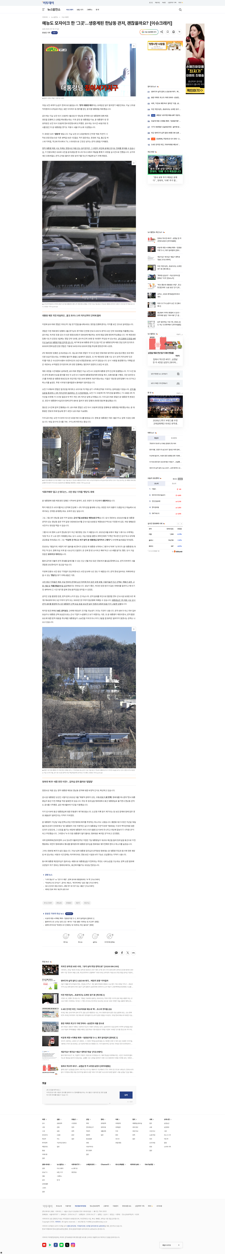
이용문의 (115, 1206)
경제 (102, 1119)
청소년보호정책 (95, 1206)
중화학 (88, 1135)
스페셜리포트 (90, 1164)
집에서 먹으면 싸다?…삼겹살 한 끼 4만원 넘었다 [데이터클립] (86, 1066)
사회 (150, 1119)
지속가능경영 (149, 1164)
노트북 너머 (167, 1147)
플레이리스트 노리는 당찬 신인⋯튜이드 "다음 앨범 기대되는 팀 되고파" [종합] (72, 922)
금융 (58, 1119)
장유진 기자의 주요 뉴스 (54, 913)
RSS (180, 2)
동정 (150, 1147)
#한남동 (59, 903)
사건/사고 (152, 1131)
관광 (43, 1168)
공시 (43, 1123)
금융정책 (59, 1123)
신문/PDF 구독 (172, 2)
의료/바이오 (89, 1147)
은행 (58, 1127)
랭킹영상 (74, 1172)
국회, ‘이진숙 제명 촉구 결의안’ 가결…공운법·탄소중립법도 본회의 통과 (175, 103)
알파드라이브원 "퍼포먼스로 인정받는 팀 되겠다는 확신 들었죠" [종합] (69, 925)
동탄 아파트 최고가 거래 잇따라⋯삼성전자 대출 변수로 (82, 1023)
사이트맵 (159, 1206)
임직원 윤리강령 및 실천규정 (95, 1226)
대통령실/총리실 (137, 1123)
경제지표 (103, 1127)
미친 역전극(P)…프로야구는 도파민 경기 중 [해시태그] (83, 995)
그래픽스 (89, 10)
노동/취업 (152, 1135)
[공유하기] (162, 32)
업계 (72, 1127)
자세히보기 (69, 913)
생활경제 (103, 1131)
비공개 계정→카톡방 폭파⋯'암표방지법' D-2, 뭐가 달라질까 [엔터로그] (69, 918)
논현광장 (166, 1127)
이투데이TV (75, 1164)
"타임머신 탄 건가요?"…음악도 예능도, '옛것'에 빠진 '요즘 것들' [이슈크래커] (71, 883)
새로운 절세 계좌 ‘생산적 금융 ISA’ (57, 889)
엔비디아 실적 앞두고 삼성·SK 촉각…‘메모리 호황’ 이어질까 (84, 981)
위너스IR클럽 (119, 1164)
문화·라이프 (46, 1164)
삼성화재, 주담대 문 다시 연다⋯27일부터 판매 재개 (172, 139)
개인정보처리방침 (80, 1206)
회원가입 (157, 2)
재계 (87, 1123)
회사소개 (59, 1206)
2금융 (58, 1135)
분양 (72, 1135)
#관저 (78, 903)
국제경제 (118, 1123)
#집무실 (86, 903)
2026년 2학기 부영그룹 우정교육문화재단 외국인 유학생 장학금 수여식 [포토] (165, 423)
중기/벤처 (89, 1150)
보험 (58, 1131)
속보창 (164, 2)
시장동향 (74, 1123)
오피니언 (167, 1119)
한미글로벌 (155, 507)
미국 (116, 1131)
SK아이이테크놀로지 (158, 495)
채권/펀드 (45, 1147)
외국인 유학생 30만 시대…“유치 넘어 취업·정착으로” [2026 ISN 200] (90, 966)
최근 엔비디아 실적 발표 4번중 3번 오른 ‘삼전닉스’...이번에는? (172, 133)
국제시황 (44, 1154)
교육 (150, 1127)
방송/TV (44, 1172)
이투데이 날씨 (134, 1164)
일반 (43, 1158)
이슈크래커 (69, 10)
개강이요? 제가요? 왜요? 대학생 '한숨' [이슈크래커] (81, 1052)
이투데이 (45, 17)
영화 (43, 1176)
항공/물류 (89, 1139)
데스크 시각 (167, 1135)
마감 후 (166, 1139)
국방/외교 (135, 1131)
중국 (116, 1135)
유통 (87, 1143)
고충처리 (106, 1206)
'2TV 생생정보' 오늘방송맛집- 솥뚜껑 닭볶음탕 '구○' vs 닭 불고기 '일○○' (177, 127)
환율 (43, 1150)
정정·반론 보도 (126, 1206)
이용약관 (68, 1206)
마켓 (43, 1119)
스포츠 (44, 1188)
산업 (87, 1119)
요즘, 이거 (80, 10)
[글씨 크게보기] (179, 32)
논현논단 (166, 1123)
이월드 (154, 489)
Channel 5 (105, 1164)
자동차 (88, 1131)
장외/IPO (45, 1135)
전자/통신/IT (90, 1127)
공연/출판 (45, 1184)
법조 (150, 1123)
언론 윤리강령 (71, 1226)
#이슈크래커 (48, 903)
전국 (150, 1139)
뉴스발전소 (53, 9)
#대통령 (68, 903)
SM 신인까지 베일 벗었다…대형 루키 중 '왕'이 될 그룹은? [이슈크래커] (69, 886)
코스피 (156, 483)
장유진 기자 (46, 33)
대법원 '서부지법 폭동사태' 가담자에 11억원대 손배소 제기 (174, 115)
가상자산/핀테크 (61, 1143)
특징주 (156, 438)
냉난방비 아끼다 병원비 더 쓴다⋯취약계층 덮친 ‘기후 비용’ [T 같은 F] (169, 315)
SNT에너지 (155, 513)
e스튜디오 (74, 1168)
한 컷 (97, 10)
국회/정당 (135, 1127)
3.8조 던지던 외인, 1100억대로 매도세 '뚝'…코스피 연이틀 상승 (86, 1009)
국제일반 (118, 1127)
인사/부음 (152, 1143)
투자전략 (174, 438)
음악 (43, 1180)
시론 (165, 1131)
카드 (58, 1139)
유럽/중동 (118, 1143)
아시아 (117, 1139)
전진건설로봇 (156, 501)
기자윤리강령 (81, 1226)
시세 (43, 1131)
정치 (133, 1119)
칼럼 (165, 1143)
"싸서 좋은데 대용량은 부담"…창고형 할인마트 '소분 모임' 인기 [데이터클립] (169, 287)
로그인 (151, 2)
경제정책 (103, 1123)
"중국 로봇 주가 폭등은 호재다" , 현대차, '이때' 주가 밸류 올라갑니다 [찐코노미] (165, 180)
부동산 (73, 1119)
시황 (43, 1127)
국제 (116, 1119)
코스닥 (174, 483)
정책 (72, 1131)
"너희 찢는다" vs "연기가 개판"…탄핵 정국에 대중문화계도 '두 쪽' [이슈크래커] (72, 879)
